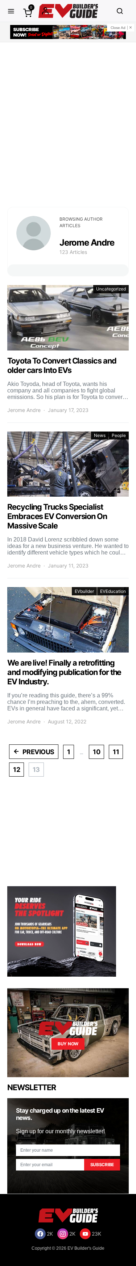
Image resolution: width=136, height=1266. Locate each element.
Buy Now (68, 1043)
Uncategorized (111, 289)
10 (96, 752)
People (119, 435)
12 (16, 769)
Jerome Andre (24, 410)
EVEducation (113, 591)
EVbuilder (84, 591)
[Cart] (27, 12)
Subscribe (102, 1164)
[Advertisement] (68, 124)
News (100, 435)
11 (116, 752)
